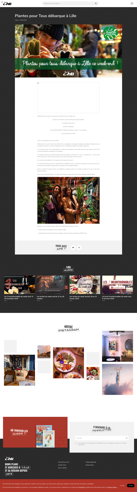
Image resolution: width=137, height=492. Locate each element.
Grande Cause (62, 465)
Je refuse (122, 485)
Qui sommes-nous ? (63, 462)
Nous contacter (62, 468)
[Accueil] (7, 3)
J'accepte (131, 485)
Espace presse (90, 465)
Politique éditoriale (91, 462)
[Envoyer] (126, 438)
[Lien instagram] (68, 363)
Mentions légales (112, 487)
